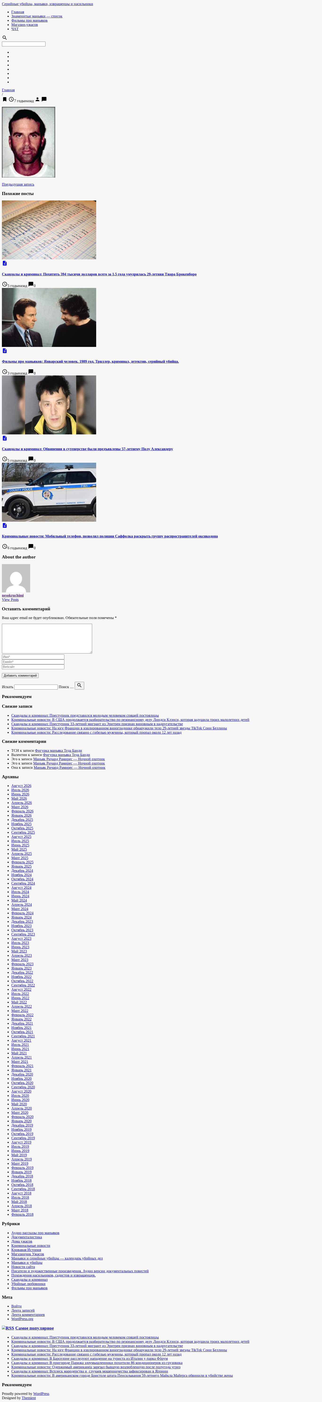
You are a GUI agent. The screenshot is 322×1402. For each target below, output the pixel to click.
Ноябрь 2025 (21, 824)
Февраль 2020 (22, 1117)
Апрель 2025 (21, 854)
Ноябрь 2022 (21, 977)
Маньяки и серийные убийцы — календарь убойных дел (57, 1258)
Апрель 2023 (21, 955)
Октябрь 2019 (22, 1134)
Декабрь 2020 (22, 1074)
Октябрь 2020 (22, 1083)
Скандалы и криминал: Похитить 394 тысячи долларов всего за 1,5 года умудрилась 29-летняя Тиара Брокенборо (99, 274)
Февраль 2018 (22, 1214)
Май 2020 (19, 1104)
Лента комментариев (28, 1315)
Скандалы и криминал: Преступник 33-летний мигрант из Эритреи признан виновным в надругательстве (97, 724)
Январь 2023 (21, 968)
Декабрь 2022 (22, 972)
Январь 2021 (21, 1070)
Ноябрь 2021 (21, 1028)
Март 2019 (19, 1163)
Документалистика (26, 1237)
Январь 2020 (21, 1121)
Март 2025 (19, 858)
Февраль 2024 (22, 913)
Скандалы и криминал (29, 1279)
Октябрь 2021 (22, 1032)
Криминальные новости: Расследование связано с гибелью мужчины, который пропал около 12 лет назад (96, 732)
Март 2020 (19, 1113)
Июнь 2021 (20, 1049)
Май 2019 (19, 1155)
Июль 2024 (20, 892)
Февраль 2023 (22, 964)
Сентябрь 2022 (23, 985)
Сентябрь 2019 (23, 1138)
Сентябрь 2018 (23, 1189)
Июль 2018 (20, 1197)
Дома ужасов (21, 1241)
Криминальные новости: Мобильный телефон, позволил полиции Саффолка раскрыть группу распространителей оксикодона (110, 536)
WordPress (41, 1394)
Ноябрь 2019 (21, 1129)
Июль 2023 (20, 943)
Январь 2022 (21, 1019)
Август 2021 (21, 1040)
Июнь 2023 (20, 947)
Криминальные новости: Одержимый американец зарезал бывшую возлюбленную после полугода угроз (95, 1367)
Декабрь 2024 (22, 871)
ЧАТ (15, 29)
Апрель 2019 (21, 1159)
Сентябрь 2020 (23, 1087)
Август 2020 (21, 1091)
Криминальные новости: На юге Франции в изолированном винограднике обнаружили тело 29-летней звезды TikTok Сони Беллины (119, 728)
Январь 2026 (21, 815)
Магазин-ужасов (24, 25)
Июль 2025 (20, 841)
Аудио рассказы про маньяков (35, 1233)
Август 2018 (21, 1193)
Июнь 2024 (20, 896)
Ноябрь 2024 (21, 875)
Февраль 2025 (22, 862)
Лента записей (23, 1310)
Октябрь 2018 (22, 1185)
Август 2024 (21, 888)
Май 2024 (19, 900)
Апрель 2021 (21, 1057)
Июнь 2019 (20, 1151)
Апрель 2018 (21, 1206)
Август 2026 (21, 786)
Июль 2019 (20, 1146)
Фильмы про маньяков (29, 20)
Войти (16, 1306)
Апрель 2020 (21, 1108)
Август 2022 (21, 989)
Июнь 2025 (20, 845)
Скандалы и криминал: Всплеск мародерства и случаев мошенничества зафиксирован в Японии (89, 1371)
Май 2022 (19, 1002)
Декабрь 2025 (22, 820)
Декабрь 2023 (22, 921)
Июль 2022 (20, 994)
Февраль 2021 (22, 1066)
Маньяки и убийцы (26, 1263)
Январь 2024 (21, 917)
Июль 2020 (20, 1096)
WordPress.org (22, 1319)
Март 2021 (19, 1062)
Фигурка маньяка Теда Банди (58, 751)
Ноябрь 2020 (21, 1079)
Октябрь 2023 (22, 930)
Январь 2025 (21, 866)
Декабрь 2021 (22, 1023)
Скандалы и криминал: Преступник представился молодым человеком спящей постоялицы (85, 715)
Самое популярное (34, 1328)
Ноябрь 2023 (21, 926)
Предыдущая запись (18, 184)
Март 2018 (19, 1210)
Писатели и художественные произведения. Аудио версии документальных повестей (80, 1271)
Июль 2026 (20, 790)
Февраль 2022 (22, 1015)
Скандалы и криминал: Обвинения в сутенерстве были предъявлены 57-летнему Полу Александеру (87, 449)
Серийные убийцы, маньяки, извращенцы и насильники (47, 4)
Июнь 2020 (20, 1100)
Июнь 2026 (20, 794)
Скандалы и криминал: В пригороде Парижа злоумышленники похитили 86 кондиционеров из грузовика (96, 1363)
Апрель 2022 (21, 1006)
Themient (29, 1398)
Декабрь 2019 (22, 1125)
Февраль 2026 (22, 811)
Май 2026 (19, 798)
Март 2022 (19, 1011)
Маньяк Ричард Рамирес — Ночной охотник (69, 759)
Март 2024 (19, 909)
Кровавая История (26, 1250)
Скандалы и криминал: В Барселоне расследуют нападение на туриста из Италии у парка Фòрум (89, 1358)
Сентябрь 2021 (23, 1036)
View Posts (10, 600)
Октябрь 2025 (22, 828)
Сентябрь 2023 (23, 934)
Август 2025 (21, 837)
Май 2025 (19, 849)
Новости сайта (23, 1267)
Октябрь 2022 (22, 981)
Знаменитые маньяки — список (36, 16)
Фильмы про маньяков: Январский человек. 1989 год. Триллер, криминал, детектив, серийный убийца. (90, 361)
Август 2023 (21, 938)
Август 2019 (21, 1142)
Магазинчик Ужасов (27, 1254)
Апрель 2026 (21, 803)
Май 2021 (19, 1053)
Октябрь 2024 (22, 879)
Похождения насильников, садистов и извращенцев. (53, 1275)
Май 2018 (19, 1202)
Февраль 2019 (22, 1168)
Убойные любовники (28, 1284)
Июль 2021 (20, 1045)
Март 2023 (19, 960)
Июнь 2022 (20, 998)
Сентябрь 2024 (23, 883)
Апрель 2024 (21, 905)
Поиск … (66, 687)
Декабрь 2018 (22, 1176)
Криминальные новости (30, 1246)
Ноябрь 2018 (21, 1180)
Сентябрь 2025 (23, 832)
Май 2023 (19, 951)
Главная (17, 12)
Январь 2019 (21, 1172)
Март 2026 (19, 807)
